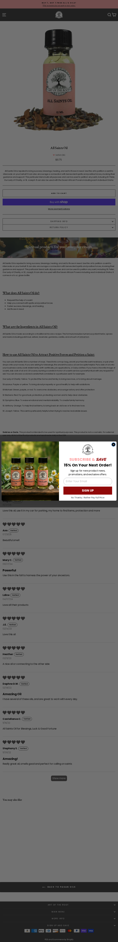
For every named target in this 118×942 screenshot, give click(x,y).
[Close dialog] (113, 444)
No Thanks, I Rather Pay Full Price (87, 497)
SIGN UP (88, 490)
